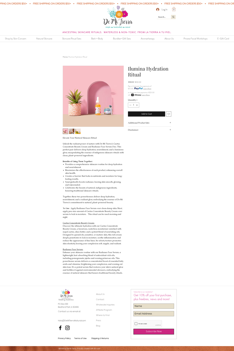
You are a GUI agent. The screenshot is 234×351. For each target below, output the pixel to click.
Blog (98, 325)
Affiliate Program (104, 310)
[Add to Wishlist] (168, 114)
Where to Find (102, 315)
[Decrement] (130, 105)
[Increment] (137, 105)
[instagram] (67, 328)
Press (98, 320)
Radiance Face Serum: (73, 249)
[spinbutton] (133, 105)
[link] (174, 9)
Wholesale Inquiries (105, 304)
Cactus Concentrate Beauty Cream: (78, 223)
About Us (100, 294)
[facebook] (60, 328)
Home (65, 56)
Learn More (147, 88)
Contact (100, 299)
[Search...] (173, 17)
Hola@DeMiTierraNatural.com (72, 320)
